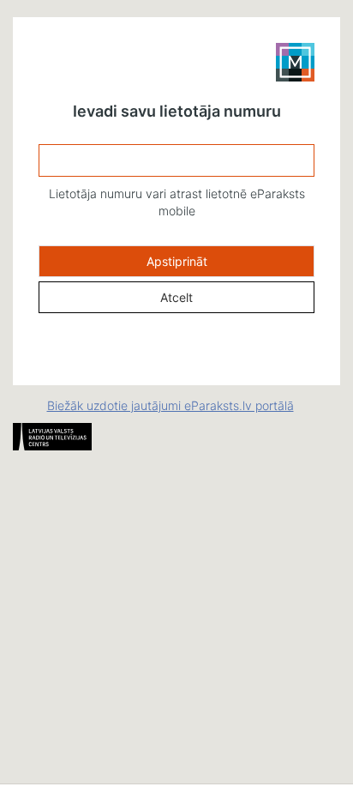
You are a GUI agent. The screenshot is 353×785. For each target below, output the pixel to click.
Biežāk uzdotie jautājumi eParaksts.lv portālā (170, 405)
